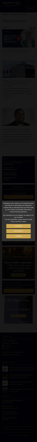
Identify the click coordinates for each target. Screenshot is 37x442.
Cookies (18, 236)
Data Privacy (18, 231)
